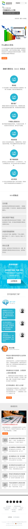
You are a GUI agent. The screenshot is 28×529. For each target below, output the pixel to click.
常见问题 (14, 509)
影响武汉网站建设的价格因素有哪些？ (17, 474)
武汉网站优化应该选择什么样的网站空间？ (17, 465)
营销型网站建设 (17, 506)
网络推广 (22, 508)
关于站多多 (8, 506)
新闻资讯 (7, 509)
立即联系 (14, 281)
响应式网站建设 (6, 508)
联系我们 (14, 511)
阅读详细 (4, 58)
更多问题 (9, 397)
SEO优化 (24, 18)
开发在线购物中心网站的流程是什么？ (17, 483)
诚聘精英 (20, 509)
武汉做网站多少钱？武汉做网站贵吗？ (17, 456)
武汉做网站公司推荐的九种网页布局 (17, 447)
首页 (21, 18)
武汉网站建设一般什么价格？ (15, 385)
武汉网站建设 (16, 517)
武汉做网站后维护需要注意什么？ (17, 438)
